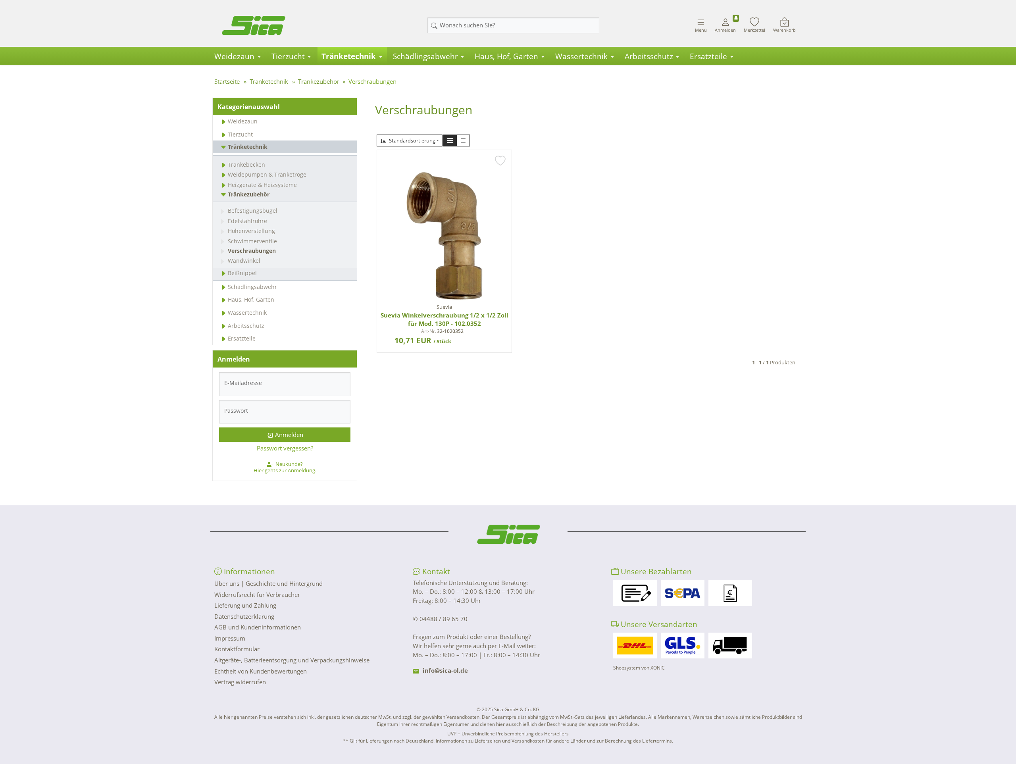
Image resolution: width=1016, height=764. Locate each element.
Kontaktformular (237, 649)
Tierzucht (288, 56)
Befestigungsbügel (252, 210)
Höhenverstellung (251, 231)
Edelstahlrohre (247, 221)
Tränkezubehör (248, 194)
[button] (450, 140)
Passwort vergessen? (285, 448)
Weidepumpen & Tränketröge (267, 174)
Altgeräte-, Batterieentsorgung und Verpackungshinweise (291, 660)
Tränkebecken (246, 164)
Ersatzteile (708, 56)
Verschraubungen (252, 250)
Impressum (229, 638)
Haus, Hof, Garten (506, 56)
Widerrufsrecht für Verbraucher (257, 594)
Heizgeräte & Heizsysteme (262, 185)
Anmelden (289, 435)
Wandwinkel (244, 260)
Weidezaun (234, 56)
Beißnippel (242, 273)
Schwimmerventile (252, 241)
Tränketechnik (348, 56)
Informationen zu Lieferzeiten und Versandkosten (490, 740)
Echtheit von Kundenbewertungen (260, 671)
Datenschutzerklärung (244, 616)
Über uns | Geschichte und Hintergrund (268, 583)
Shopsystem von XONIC (639, 667)
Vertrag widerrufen (240, 682)
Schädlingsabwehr (425, 56)
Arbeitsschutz (649, 56)
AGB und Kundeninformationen (257, 627)
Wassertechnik (581, 56)
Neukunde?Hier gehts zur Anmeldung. (285, 467)
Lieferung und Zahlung (245, 605)
